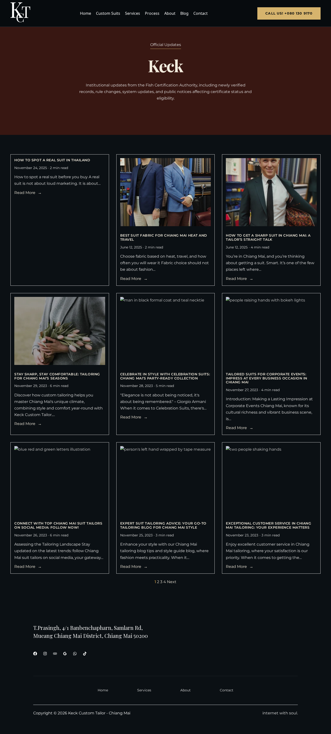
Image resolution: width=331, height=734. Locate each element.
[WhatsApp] (75, 654)
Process (152, 13)
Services (132, 13)
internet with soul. (280, 713)
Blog (184, 13)
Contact (200, 13)
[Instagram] (45, 654)
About (169, 13)
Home (85, 13)
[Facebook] (35, 654)
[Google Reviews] (65, 654)
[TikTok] (85, 654)
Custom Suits (108, 13)
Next (171, 581)
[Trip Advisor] (55, 654)
